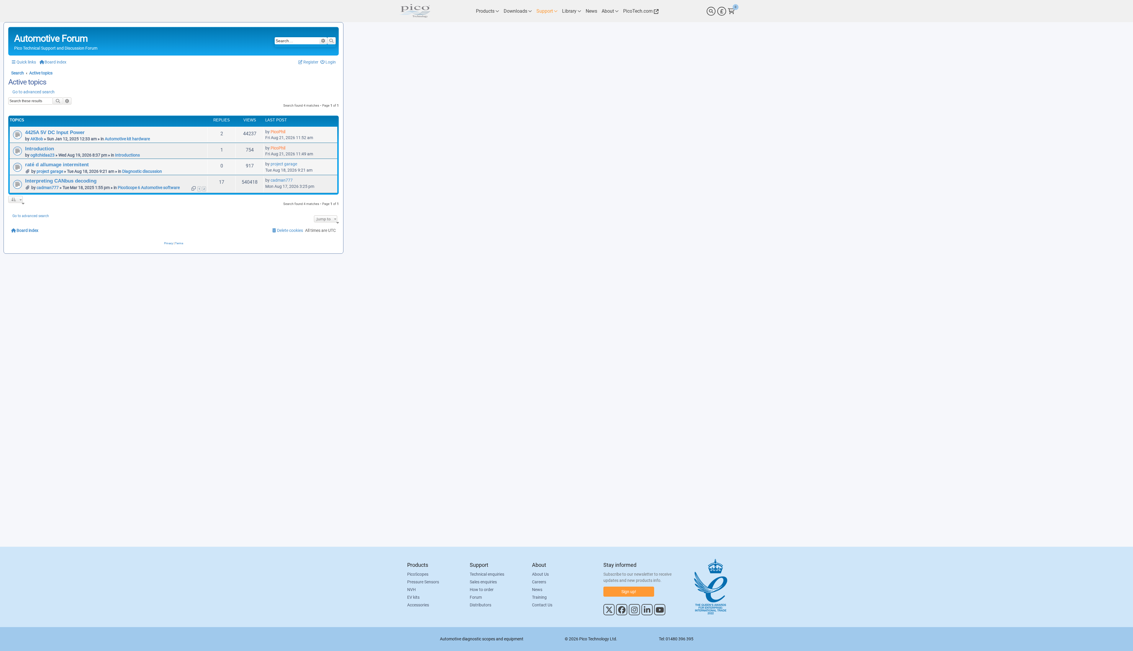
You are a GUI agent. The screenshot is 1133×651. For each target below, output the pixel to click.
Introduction (39, 149)
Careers (539, 582)
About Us (540, 574)
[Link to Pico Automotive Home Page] (414, 11)
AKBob (36, 138)
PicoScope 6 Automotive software (149, 187)
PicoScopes (417, 574)
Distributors (480, 605)
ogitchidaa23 (42, 155)
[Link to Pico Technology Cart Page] (731, 11)
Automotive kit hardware (127, 138)
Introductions (127, 155)
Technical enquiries (487, 574)
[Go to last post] (288, 132)
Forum (476, 597)
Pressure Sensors (423, 582)
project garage (50, 171)
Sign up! (628, 591)
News (537, 589)
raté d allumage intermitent (57, 164)
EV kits (413, 597)
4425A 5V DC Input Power (55, 132)
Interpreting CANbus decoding (60, 181)
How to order (482, 589)
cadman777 (48, 187)
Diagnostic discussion (142, 171)
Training (539, 597)
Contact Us (542, 605)
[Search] (711, 11)
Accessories (418, 605)
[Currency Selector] (721, 11)
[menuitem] (328, 62)
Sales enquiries (483, 582)
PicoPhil (278, 131)
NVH (411, 589)
